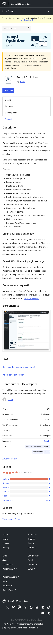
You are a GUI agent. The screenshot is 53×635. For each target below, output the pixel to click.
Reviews (9, 106)
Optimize (46, 447)
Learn (5, 556)
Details (8, 100)
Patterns (31, 547)
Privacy (5, 547)
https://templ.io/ (31, 298)
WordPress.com (10, 577)
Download (8, 90)
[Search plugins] (28, 28)
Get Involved (34, 556)
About (5, 534)
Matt (5, 581)
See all (48, 500)
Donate (32, 564)
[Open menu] (49, 3)
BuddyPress (9, 590)
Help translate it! (26, 20)
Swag (31, 569)
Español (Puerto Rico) (18, 601)
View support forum (11, 519)
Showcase (32, 534)
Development (11, 112)
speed (47, 452)
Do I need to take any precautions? (18, 367)
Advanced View (9, 458)
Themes (31, 539)
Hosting (5, 543)
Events (31, 560)
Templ (22, 81)
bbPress (7, 585)
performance (38, 452)
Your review (7, 500)
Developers (7, 564)
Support (8, 119)
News (5, 539)
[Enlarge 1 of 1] (47, 313)
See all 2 (47, 441)
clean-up (29, 447)
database (37, 447)
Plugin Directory (9, 11)
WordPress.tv (9, 569)
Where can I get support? (14, 375)
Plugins (31, 543)
